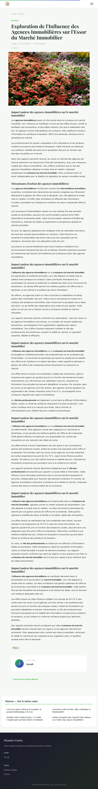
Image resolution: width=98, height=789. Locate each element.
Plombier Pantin (13, 740)
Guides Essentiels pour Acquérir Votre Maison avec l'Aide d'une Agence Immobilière (71, 718)
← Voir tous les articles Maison (24, 679)
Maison (21, 14)
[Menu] (91, 4)
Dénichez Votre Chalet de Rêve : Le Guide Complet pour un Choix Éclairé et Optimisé (25, 718)
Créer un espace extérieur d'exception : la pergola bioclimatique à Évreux (24, 710)
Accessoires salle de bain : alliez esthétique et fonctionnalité (71, 710)
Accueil (14, 14)
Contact (7, 774)
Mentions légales (10, 770)
